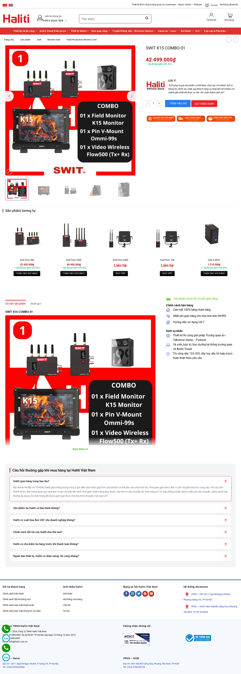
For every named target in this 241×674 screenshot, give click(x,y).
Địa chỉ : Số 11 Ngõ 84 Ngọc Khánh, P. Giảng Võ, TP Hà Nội (30, 664)
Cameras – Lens (167, 31)
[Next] (131, 96)
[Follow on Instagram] (132, 594)
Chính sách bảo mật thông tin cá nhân (22, 611)
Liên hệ (66, 605)
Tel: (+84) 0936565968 (14, 667)
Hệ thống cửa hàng (72, 599)
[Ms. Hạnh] (6, 629)
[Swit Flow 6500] (120, 236)
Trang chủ (9, 39)
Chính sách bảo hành (13, 593)
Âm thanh (186, 31)
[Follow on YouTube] (151, 594)
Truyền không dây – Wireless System (132, 31)
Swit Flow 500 (27, 260)
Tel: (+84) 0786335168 (134, 667)
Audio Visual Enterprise (53, 31)
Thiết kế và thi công (24, 31)
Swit (39, 39)
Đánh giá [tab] (36, 303)
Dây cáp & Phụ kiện (214, 31)
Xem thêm (79, 449)
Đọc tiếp (120, 273)
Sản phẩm (25, 39)
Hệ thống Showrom (229, 4)
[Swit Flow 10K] (167, 236)
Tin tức (214, 5)
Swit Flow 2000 (73, 260)
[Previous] (9, 96)
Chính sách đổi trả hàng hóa (17, 599)
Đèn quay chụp (100, 31)
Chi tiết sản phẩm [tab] (15, 303)
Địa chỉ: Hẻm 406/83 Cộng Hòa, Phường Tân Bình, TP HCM (151, 664)
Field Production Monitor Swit (82, 39)
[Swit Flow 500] (27, 236)
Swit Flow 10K (167, 260)
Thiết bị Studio (79, 31)
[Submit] (147, 18)
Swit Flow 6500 (120, 260)
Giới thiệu (67, 593)
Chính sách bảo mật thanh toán (18, 605)
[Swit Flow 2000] (74, 236)
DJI (197, 31)
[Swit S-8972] (214, 236)
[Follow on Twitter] (139, 594)
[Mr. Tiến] (6, 648)
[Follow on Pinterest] (145, 594)
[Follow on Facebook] (126, 594)
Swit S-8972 (214, 260)
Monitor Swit (53, 39)
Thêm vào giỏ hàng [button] (27, 273)
